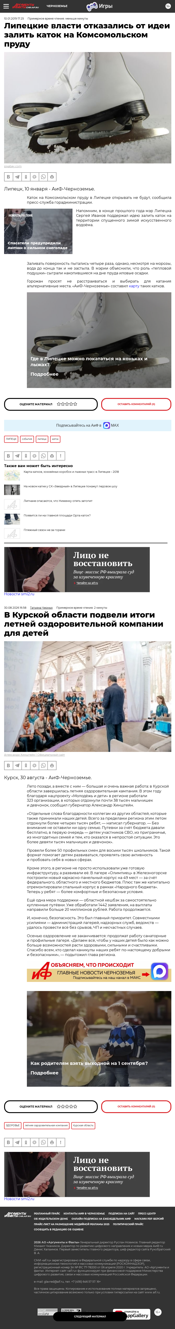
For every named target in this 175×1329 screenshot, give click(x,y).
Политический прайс (128, 1224)
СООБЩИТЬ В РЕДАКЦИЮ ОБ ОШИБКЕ (59, 1229)
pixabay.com (13, 166)
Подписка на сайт (121, 1213)
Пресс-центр (147, 1213)
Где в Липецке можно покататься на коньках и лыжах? (89, 361)
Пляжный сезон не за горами (44, 530)
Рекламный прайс (47, 1213)
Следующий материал (90, 1316)
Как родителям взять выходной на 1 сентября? (89, 1063)
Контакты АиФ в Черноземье (84, 1213)
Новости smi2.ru (19, 594)
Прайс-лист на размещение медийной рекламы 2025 (71, 1224)
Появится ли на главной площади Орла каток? (57, 515)
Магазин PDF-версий (149, 1218)
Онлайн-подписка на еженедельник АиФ (101, 1218)
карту (134, 286)
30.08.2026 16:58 (15, 607)
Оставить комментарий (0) (136, 404)
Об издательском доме (51, 1218)
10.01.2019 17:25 (14, 18)
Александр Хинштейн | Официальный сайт (34, 754)
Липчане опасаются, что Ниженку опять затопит (58, 501)
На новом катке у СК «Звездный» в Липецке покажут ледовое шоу (70, 486)
